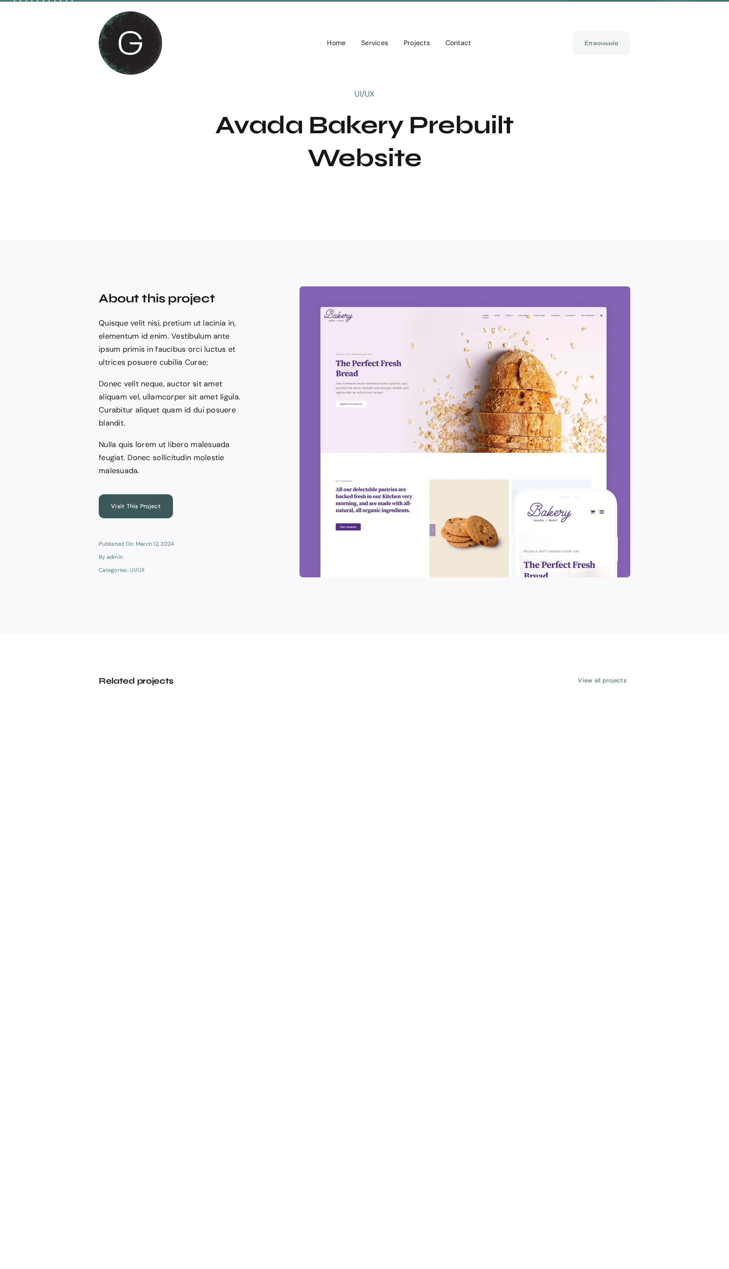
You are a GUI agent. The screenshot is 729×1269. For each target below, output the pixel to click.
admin (115, 556)
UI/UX (364, 94)
